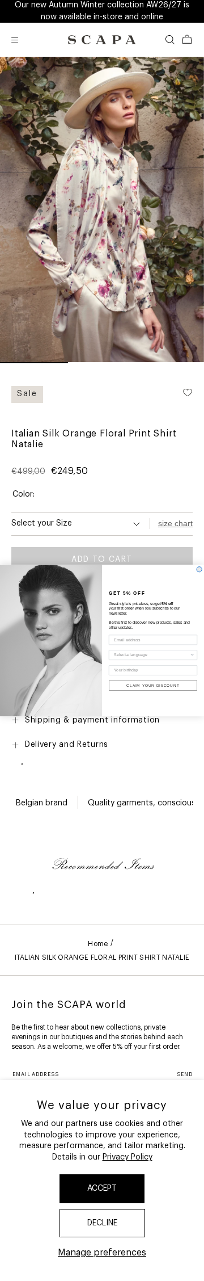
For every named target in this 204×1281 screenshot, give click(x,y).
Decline (102, 1223)
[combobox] (151, 655)
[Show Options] (192, 655)
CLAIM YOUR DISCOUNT (152, 685)
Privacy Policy (127, 1157)
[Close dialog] (199, 569)
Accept (102, 1188)
